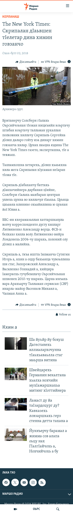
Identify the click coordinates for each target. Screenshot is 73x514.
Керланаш (10, 17)
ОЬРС (36, 509)
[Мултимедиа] (15, 509)
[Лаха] (58, 509)
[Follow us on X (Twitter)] (15, 482)
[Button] (25, 61)
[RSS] (42, 482)
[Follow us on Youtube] (24, 482)
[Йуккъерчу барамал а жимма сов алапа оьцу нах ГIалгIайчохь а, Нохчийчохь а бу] (16, 434)
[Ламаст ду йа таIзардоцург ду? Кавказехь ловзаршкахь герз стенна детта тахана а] (16, 404)
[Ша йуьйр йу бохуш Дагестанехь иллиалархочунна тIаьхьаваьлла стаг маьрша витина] (16, 343)
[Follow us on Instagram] (33, 482)
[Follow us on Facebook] (6, 482)
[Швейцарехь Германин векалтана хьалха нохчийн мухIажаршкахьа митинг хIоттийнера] (16, 374)
